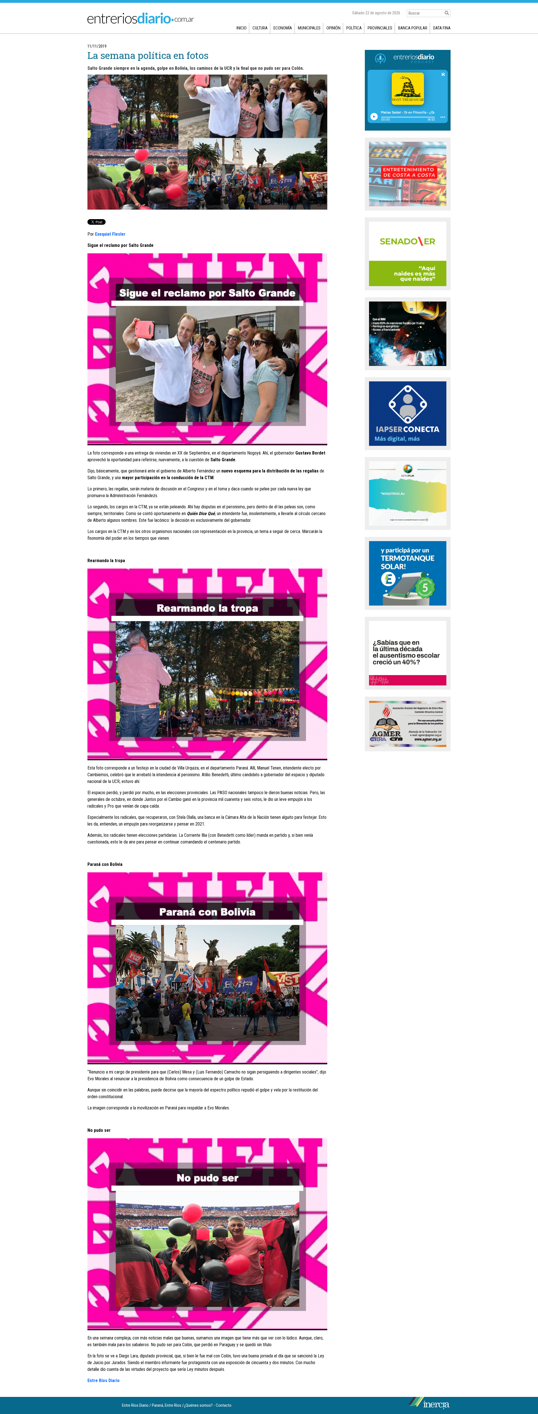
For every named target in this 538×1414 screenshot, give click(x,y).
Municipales (309, 28)
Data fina (442, 28)
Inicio (241, 28)
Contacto (223, 1405)
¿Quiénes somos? (198, 1405)
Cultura (260, 28)
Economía (282, 28)
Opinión (333, 28)
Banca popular (412, 28)
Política (354, 28)
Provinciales (380, 28)
